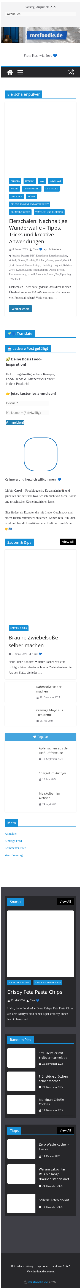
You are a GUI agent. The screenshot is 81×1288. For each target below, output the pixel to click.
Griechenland (17, 265)
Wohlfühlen (16, 279)
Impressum (42, 1266)
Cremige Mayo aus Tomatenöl (49, 712)
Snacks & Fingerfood (47, 982)
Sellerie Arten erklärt (54, 1200)
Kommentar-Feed (15, 848)
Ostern (52, 269)
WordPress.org (14, 855)
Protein (60, 269)
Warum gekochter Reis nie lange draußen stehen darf (54, 1174)
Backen (29, 181)
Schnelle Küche (20, 212)
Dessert (25, 255)
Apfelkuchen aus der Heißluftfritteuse (54, 750)
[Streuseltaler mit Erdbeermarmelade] (21, 1058)
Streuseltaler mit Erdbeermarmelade (53, 1055)
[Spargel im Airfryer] (21, 776)
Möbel (31, 196)
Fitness (21, 260)
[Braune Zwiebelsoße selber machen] (40, 585)
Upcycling (65, 274)
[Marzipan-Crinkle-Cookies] (21, 1105)
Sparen (50, 274)
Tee (57, 274)
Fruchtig (30, 260)
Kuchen (20, 269)
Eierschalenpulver (58, 255)
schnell (31, 274)
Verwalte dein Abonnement (40, 1271)
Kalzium (67, 265)
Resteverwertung (17, 274)
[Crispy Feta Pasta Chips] (40, 943)
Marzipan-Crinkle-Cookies (52, 1102)
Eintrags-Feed (13, 841)
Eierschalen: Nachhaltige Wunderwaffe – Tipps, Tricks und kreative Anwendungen (38, 231)
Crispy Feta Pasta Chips (34, 991)
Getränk (67, 260)
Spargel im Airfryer (52, 773)
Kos (12, 269)
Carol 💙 (37, 249)
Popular (42, 737)
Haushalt (55, 181)
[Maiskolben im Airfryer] (21, 798)
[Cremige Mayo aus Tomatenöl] (19, 715)
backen (16, 255)
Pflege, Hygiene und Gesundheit (30, 204)
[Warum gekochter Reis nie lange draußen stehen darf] (21, 1177)
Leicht (28, 269)
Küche (14, 188)
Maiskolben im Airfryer (49, 795)
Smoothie (41, 274)
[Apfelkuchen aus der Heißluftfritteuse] (21, 753)
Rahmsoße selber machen (49, 689)
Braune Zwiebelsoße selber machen (33, 641)
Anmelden (11, 833)
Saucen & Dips (18, 628)
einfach (12, 260)
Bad (42, 181)
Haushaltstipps (32, 265)
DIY (32, 255)
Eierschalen (42, 255)
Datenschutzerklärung (22, 1266)
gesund (58, 260)
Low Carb (16, 196)
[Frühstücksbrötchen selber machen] (21, 1082)
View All (68, 542)
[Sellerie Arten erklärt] (21, 1203)
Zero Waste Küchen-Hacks (54, 1146)
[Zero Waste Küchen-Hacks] (21, 1150)
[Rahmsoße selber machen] (19, 692)
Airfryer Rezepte (19, 982)
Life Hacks (51, 188)
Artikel (15, 181)
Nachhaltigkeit (40, 269)
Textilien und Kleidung (49, 212)
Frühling (40, 260)
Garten (49, 260)
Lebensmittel (32, 188)
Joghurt (58, 265)
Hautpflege (47, 265)
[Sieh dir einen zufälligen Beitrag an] (71, 72)
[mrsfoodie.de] (40, 30)
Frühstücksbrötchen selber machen (53, 1078)
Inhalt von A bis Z (61, 1266)
